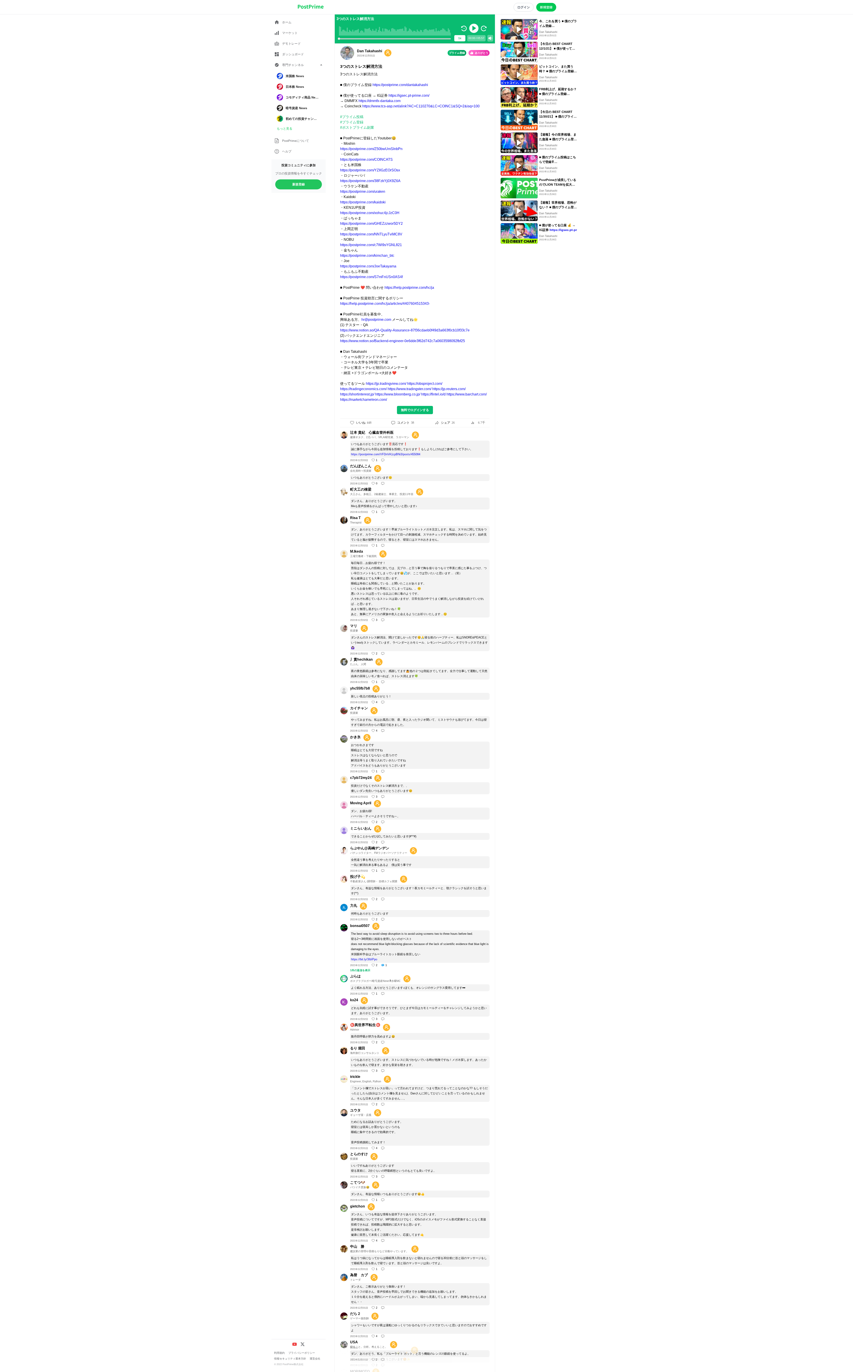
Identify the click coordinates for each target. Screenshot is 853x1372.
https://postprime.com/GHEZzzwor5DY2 (371, 223)
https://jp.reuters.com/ (449, 389)
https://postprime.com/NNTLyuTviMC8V (371, 234)
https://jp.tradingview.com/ (386, 383)
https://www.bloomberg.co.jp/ (397, 394)
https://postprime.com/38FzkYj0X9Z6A (370, 181)
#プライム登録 (351, 122)
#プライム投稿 (351, 117)
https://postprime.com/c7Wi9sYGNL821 (371, 245)
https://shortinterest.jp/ (357, 394)
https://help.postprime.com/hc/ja (409, 287)
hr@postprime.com (376, 319)
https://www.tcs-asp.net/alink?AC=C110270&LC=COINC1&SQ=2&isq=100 (421, 106)
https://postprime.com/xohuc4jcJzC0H (369, 213)
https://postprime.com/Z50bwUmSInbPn (371, 149)
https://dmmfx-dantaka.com (380, 101)
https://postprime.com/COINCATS (366, 159)
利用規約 (279, 1352)
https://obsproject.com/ (424, 383)
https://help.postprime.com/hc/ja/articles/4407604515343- (385, 303)
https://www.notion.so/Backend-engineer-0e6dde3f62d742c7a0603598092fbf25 (402, 341)
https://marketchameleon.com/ (363, 399)
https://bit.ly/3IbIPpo (364, 959)
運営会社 (315, 1358)
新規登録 (298, 184)
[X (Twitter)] (302, 1344)
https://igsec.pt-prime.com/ (409, 95)
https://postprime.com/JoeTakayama (368, 266)
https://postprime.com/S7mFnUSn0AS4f (371, 277)
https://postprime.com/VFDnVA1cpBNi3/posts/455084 (385, 454)
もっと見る (284, 128)
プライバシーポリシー (301, 1352)
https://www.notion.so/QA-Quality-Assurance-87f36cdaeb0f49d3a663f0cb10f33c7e (405, 330)
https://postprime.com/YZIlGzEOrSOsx (370, 170)
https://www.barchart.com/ (466, 394)
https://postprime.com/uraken (362, 191)
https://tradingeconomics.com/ (363, 389)
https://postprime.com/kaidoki (363, 202)
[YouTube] (294, 1344)
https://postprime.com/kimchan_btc (367, 255)
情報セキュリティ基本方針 (290, 1358)
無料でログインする (415, 410)
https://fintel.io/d (433, 394)
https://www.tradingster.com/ (409, 389)
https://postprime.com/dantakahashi (400, 85)
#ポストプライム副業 (357, 127)
